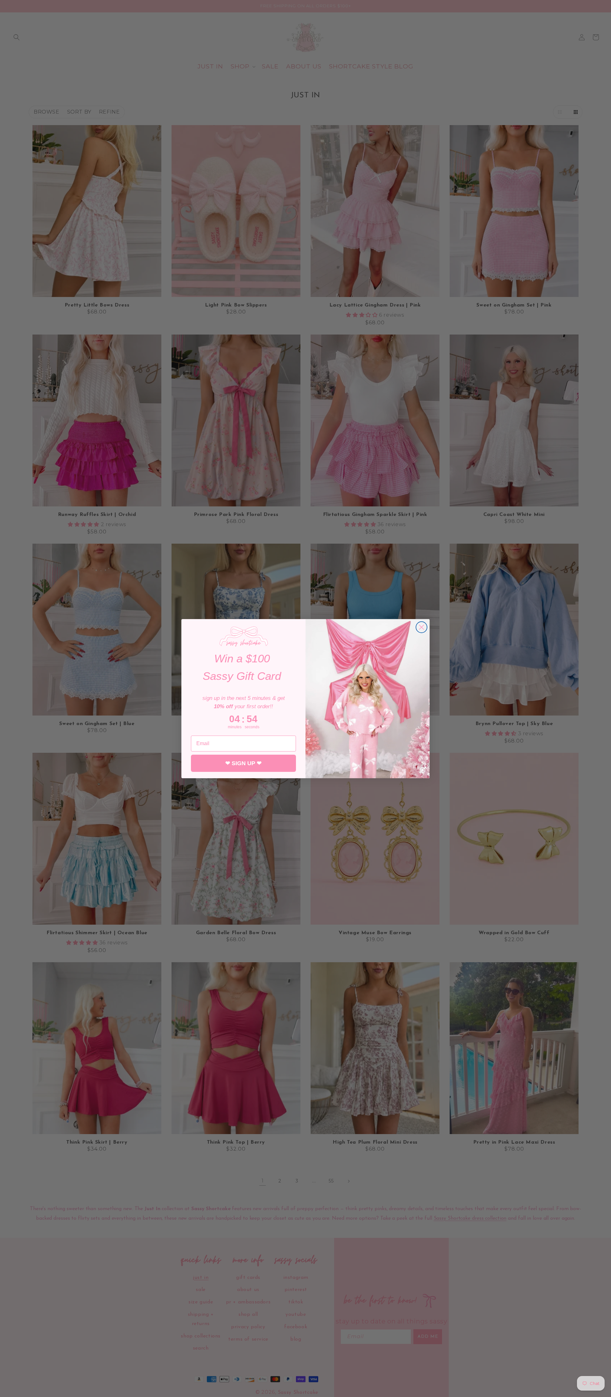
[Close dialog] (421, 627)
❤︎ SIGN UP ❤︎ (243, 763)
